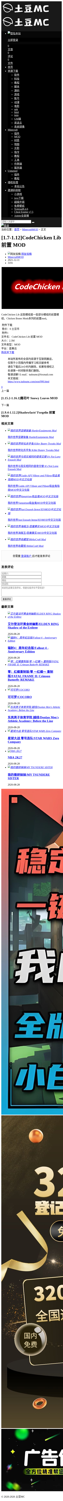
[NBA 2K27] (15, 751)
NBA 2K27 (15, 757)
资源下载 (13, 71)
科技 (16, 78)
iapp (16, 115)
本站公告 (19, 186)
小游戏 (18, 194)
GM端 (17, 118)
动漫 (16, 102)
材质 (16, 140)
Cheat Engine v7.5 (23, 212)
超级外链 (19, 202)
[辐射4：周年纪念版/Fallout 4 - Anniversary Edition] (35, 640)
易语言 (18, 122)
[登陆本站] (5, 225)
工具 (16, 160)
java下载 (19, 198)
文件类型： (7, 344)
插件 (16, 133)
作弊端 (18, 163)
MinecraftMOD (30, 229)
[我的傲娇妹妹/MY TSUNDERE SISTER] (30, 767)
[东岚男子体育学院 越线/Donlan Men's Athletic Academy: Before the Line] (35, 710)
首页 (10, 67)
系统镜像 (19, 126)
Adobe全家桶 (21, 215)
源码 (16, 90)
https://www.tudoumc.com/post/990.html (28, 381)
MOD (17, 136)
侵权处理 (13, 182)
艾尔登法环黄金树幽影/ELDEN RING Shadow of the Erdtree (33, 625)
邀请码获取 (14, 190)
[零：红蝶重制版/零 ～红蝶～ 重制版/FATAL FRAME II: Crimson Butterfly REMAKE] (35, 664)
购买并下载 (7, 352)
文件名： (6, 336)
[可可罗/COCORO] (19, 689)
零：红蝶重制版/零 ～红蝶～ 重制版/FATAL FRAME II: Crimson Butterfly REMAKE (30, 675)
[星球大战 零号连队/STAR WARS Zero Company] (34, 731)
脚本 (16, 86)
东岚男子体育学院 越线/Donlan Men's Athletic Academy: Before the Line (33, 719)
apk (16, 109)
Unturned (12, 170)
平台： (5, 348)
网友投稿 (26, 254)
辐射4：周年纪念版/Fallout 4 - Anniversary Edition (28, 649)
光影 (16, 148)
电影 (16, 106)
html (16, 112)
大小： (5, 340)
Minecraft (13, 129)
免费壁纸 (19, 205)
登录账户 (26, 556)
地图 (16, 144)
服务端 (18, 167)
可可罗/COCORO (20, 697)
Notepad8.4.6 (21, 209)
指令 (16, 152)
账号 (16, 98)
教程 (16, 82)
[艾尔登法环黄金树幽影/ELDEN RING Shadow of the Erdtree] (35, 616)
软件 (16, 74)
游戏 (16, 94)
